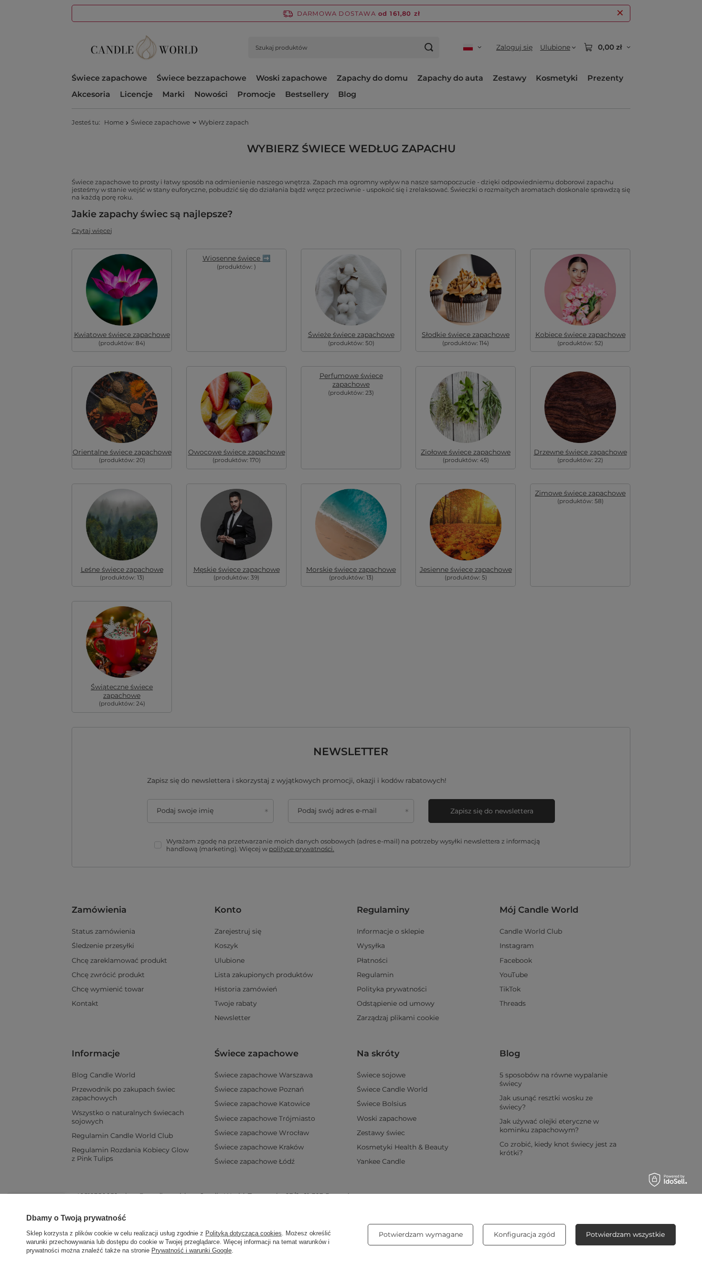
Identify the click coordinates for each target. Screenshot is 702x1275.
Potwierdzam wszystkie (625, 1234)
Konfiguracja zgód (524, 1234)
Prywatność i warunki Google (191, 1250)
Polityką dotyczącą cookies (243, 1233)
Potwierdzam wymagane (421, 1234)
